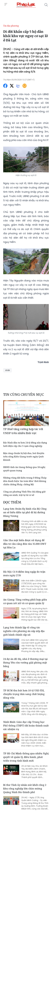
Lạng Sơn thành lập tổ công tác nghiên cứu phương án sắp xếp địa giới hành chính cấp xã (24, 631)
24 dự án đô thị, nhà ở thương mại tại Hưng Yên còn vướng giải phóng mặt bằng (25, 662)
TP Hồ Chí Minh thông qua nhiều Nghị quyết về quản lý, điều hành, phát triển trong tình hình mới (26, 757)
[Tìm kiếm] (46, 4)
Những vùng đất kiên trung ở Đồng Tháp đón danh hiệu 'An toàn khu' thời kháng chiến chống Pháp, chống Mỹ (25, 481)
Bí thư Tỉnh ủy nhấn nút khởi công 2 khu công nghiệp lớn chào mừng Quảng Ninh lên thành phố (24, 788)
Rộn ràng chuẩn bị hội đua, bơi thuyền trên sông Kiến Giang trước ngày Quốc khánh (23, 456)
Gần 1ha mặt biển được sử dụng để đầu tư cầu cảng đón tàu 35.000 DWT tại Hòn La (24, 544)
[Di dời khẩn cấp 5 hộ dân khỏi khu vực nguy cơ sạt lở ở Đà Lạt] (26, 5)
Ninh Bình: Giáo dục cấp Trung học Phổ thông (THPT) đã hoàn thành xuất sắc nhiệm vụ (26, 725)
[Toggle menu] (5, 4)
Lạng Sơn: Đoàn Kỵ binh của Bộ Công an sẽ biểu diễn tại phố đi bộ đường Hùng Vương (25, 512)
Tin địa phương (11, 25)
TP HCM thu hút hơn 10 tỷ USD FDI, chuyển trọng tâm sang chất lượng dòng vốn (24, 694)
